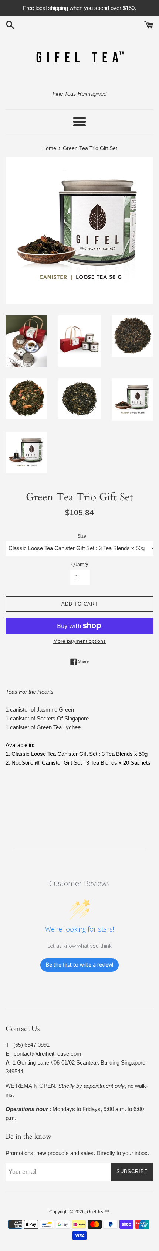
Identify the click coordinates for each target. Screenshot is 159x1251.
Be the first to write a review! (79, 964)
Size (81, 536)
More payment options (79, 641)
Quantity (79, 564)
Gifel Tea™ (98, 1211)
